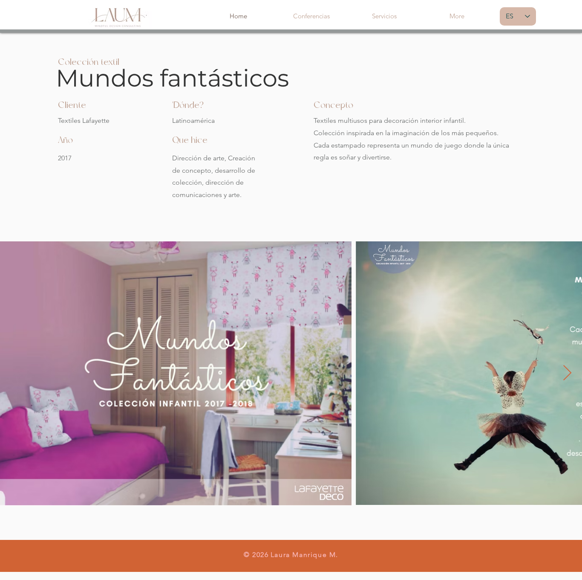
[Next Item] (567, 373)
